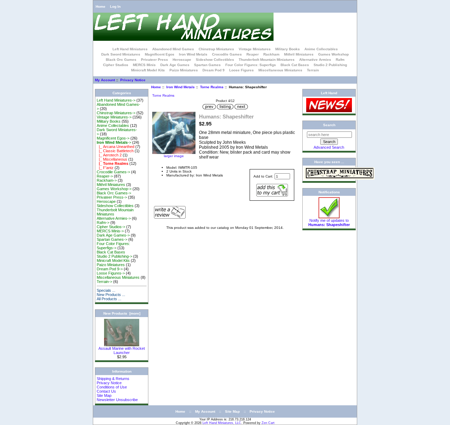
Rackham (271, 54)
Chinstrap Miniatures (216, 49)
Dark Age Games (174, 65)
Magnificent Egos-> (113, 138)
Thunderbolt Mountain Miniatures (267, 60)
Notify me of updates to (329, 222)
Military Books (287, 49)
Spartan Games (207, 65)
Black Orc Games (121, 60)
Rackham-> (107, 180)
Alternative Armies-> (114, 218)
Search (329, 125)
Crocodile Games (227, 54)
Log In (115, 6)
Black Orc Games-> (114, 193)
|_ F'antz (105, 168)
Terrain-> (104, 281)
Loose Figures (241, 70)
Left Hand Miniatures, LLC (221, 423)
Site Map (104, 395)
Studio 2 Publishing (330, 65)
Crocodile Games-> (113, 172)
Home (100, 6)
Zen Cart (268, 423)
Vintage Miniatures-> (114, 117)
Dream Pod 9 (213, 70)
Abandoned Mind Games (173, 49)
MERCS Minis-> (110, 231)
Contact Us (106, 391)
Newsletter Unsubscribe (117, 400)
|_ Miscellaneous (112, 159)
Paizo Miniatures (183, 70)
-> (114, 142)
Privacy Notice (133, 80)
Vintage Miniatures (255, 49)
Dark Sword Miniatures (120, 54)
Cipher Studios (115, 65)
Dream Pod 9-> (110, 269)
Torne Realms (212, 87)
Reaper (252, 54)
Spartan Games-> (112, 239)
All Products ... (109, 299)
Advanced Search (329, 147)
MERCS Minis (144, 65)
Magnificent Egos (159, 54)
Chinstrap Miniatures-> (116, 113)
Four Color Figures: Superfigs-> (113, 246)
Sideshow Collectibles (215, 60)
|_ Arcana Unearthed (115, 146)
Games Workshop (333, 54)
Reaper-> (105, 176)
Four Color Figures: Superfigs (250, 65)
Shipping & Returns (113, 378)
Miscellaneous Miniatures (280, 70)
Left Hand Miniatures (130, 49)
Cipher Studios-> (111, 227)
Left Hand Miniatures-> (116, 100)
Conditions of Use (112, 387)
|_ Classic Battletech (115, 151)
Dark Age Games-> (113, 235)
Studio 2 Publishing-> (114, 256)
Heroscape (182, 60)
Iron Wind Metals (180, 87)
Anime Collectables (321, 49)
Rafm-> (103, 222)
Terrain (313, 70)
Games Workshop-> (114, 189)
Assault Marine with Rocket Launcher (121, 350)
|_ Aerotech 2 (109, 155)
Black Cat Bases (295, 65)
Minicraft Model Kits (148, 70)
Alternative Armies (315, 60)
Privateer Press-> (112, 197)
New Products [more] (121, 313)
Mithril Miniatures (299, 54)
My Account (105, 80)
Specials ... (106, 290)
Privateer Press (154, 60)
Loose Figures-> (111, 273)
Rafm (340, 60)
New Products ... (111, 294)
